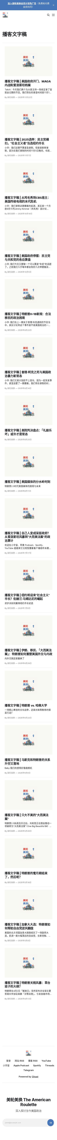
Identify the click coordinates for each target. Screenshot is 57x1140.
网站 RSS (19, 1060)
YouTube (46, 1060)
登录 (8, 1060)
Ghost (35, 1076)
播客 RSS (33, 1060)
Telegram (28, 1070)
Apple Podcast (21, 1065)
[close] (53, 5)
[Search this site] (48, 15)
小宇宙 (6, 1065)
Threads (49, 1065)
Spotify (37, 1065)
